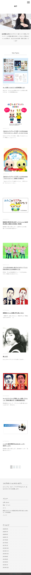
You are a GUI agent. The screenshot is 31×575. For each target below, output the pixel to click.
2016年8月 (5, 556)
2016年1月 (5, 564)
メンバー (5, 515)
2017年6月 (5, 542)
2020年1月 (5, 537)
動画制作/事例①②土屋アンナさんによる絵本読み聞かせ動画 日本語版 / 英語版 (15, 223)
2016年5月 (5, 562)
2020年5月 (5, 534)
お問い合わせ (6, 502)
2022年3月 (5, 529)
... (16, 137)
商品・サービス (6, 505)
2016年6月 (5, 559)
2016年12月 (6, 548)
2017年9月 (5, 540)
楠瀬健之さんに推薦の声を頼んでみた (13, 313)
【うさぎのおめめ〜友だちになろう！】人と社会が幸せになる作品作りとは (15, 268)
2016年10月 (6, 553)
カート (4, 508)
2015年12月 (6, 567)
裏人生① (5, 356)
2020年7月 (5, 531)
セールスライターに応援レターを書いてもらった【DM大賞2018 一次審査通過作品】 (15, 399)
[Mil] (15, 6)
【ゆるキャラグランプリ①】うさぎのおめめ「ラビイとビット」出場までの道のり (15, 177)
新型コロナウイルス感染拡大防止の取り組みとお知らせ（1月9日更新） (15, 511)
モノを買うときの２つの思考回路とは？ (14, 87)
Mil (14, 573)
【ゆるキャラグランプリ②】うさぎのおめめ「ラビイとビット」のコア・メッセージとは (15, 132)
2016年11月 (6, 551)
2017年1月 (5, 545)
